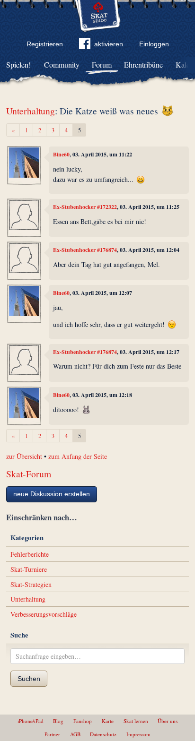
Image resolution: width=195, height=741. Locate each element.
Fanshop (82, 720)
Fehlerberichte (29, 554)
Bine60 (61, 154)
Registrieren (45, 44)
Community (62, 64)
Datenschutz (103, 734)
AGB (75, 734)
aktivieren (108, 44)
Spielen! (18, 64)
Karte (108, 720)
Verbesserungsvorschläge (43, 614)
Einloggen (154, 44)
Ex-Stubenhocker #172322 (85, 207)
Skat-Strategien (31, 584)
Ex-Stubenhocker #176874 (85, 250)
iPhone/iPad (31, 720)
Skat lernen (136, 720)
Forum (102, 64)
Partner (52, 734)
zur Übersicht (24, 456)
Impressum (138, 734)
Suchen (29, 678)
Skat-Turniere (28, 569)
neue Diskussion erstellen (51, 494)
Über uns (167, 720)
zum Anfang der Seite (77, 456)
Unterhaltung (30, 110)
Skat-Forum (28, 473)
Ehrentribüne (143, 64)
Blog (58, 720)
